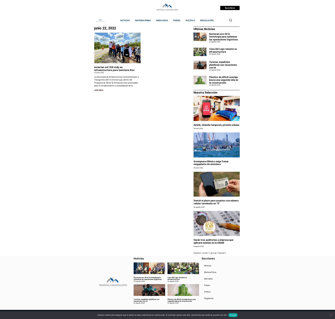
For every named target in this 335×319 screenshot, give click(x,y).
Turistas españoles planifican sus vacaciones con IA (223, 65)
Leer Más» (99, 90)
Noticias (125, 20)
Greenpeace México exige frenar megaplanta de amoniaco (211, 163)
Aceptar (233, 315)
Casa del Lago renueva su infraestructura (223, 50)
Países (176, 20)
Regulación (207, 20)
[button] (230, 20)
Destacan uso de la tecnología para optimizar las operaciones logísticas (223, 37)
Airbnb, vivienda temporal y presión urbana (216, 125)
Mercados (162, 20)
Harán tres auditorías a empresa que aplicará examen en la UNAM (213, 241)
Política (190, 20)
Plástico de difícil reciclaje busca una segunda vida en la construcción (223, 80)
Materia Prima (143, 20)
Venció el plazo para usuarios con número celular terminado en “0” (216, 202)
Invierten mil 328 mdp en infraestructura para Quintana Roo (114, 69)
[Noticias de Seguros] (167, 8)
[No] (331, 315)
